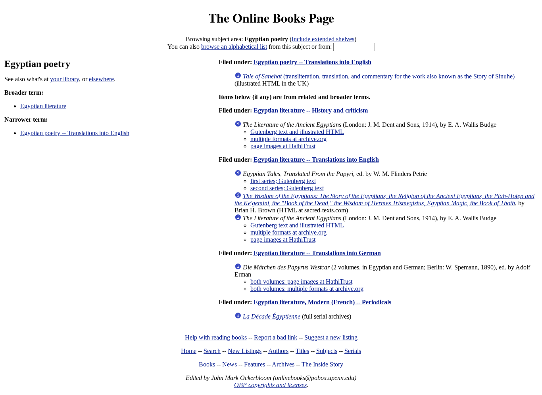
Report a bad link (275, 337)
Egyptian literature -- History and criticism (311, 110)
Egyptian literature (43, 106)
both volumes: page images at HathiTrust (301, 281)
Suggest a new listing (330, 337)
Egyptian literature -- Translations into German (317, 253)
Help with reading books (216, 337)
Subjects (326, 350)
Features (254, 364)
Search (212, 350)
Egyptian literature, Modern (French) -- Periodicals (322, 302)
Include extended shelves (323, 39)
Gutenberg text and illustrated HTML (297, 131)
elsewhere (101, 79)
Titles (302, 350)
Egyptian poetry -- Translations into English (74, 133)
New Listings (244, 350)
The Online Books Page (271, 17)
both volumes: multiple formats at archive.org (306, 288)
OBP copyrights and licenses (270, 385)
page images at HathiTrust (282, 146)
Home (188, 350)
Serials (352, 350)
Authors (278, 350)
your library (64, 79)
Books (207, 364)
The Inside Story (322, 364)
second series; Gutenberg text (287, 188)
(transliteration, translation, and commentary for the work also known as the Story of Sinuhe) (379, 76)
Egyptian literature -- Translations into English (316, 159)
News (229, 364)
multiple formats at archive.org (288, 138)
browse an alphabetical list (234, 46)
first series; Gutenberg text (283, 180)
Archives (283, 364)
